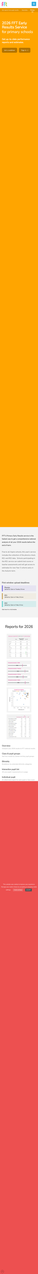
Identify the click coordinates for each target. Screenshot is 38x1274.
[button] (34, 4)
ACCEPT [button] (28, 890)
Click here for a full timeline (9, 609)
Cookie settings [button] (18, 890)
